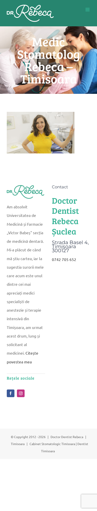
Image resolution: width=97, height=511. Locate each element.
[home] (26, 189)
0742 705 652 (64, 259)
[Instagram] (21, 393)
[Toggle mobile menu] (87, 9)
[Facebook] (10, 393)
